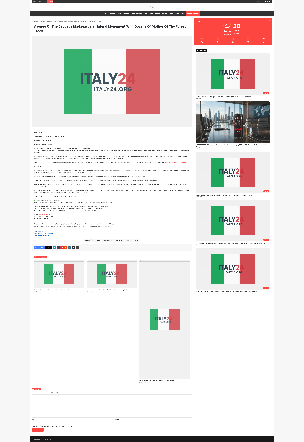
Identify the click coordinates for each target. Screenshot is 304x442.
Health (151, 13)
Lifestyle (157, 13)
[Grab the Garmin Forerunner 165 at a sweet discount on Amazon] (164, 319)
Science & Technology (193, 13)
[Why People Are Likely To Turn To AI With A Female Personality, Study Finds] (112, 274)
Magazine (164, 13)
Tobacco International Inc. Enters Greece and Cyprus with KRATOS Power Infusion (224, 195)
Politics (177, 13)
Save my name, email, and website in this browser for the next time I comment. (53, 426)
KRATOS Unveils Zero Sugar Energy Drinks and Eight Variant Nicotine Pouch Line (223, 97)
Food (146, 13)
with (137, 240)
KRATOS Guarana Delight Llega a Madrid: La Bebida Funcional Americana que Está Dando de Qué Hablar (231, 243)
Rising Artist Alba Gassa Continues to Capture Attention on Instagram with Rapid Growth (226, 291)
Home (36, 21)
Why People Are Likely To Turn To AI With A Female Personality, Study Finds (107, 290)
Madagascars (108, 240)
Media (171, 13)
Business (112, 13)
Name (33, 412)
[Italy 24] (152, 7)
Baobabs (97, 240)
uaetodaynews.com (43, 235)
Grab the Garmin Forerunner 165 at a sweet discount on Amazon (156, 380)
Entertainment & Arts (136, 13)
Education (126, 13)
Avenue (88, 240)
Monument (119, 240)
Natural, (129, 240)
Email (33, 419)
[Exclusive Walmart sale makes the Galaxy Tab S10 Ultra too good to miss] (59, 274)
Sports (183, 13)
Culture (119, 13)
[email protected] (43, 214)
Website (117, 419)
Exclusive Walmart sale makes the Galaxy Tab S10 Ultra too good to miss (53, 290)
